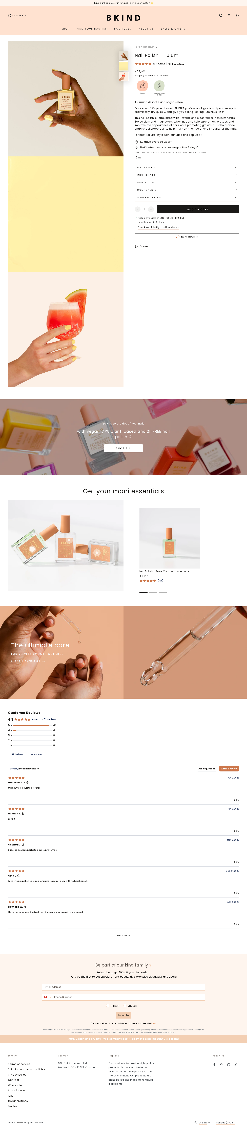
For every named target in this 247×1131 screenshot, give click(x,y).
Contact (13, 1080)
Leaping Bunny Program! (162, 1039)
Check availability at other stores (158, 227)
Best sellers (149, 47)
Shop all (123, 448)
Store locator (17, 1090)
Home (137, 47)
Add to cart (198, 209)
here (153, 1023)
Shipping (139, 75)
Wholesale (15, 1085)
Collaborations (18, 1101)
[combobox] (47, 997)
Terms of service (19, 1064)
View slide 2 (153, 590)
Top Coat (195, 134)
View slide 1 (143, 590)
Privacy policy (17, 1074)
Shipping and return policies (26, 1069)
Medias (12, 1106)
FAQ (10, 1096)
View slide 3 (163, 590)
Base (179, 134)
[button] (221, 15)
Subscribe (123, 1015)
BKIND (20, 1122)
